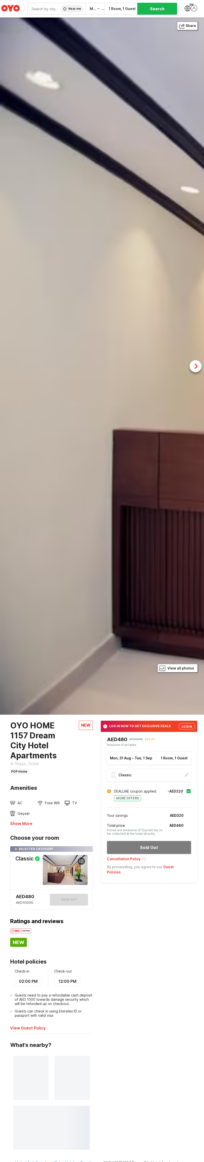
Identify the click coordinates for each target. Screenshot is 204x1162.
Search (157, 8)
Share (191, 25)
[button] (149, 860)
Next (196, 366)
